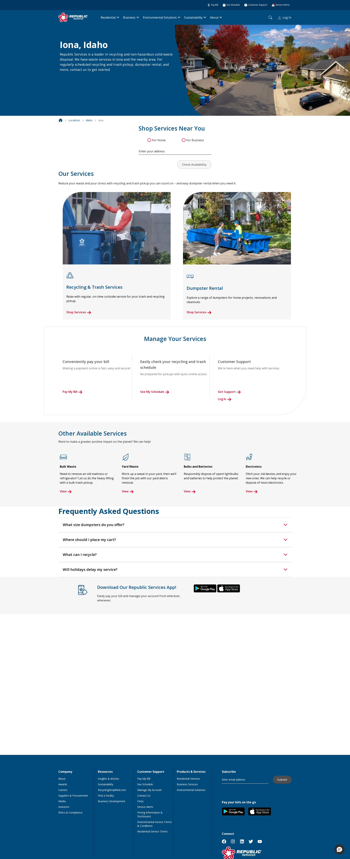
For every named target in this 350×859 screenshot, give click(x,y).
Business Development (111, 801)
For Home (159, 140)
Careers (62, 790)
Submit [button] (282, 780)
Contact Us (143, 795)
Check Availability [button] (194, 165)
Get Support (227, 392)
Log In (287, 17)
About (214, 17)
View (63, 491)
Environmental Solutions (160, 17)
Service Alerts (145, 807)
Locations (74, 120)
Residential (108, 17)
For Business (195, 140)
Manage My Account (149, 790)
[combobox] (175, 149)
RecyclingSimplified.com (112, 790)
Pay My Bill (70, 392)
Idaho (89, 120)
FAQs (140, 801)
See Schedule (145, 784)
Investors (63, 807)
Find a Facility (106, 795)
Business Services (187, 784)
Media (62, 801)
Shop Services (76, 312)
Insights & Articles (108, 778)
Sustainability (193, 17)
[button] (64, 77)
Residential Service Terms (152, 831)
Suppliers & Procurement (73, 795)
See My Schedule (152, 392)
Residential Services (188, 778)
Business (129, 17)
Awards (62, 784)
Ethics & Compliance (70, 812)
